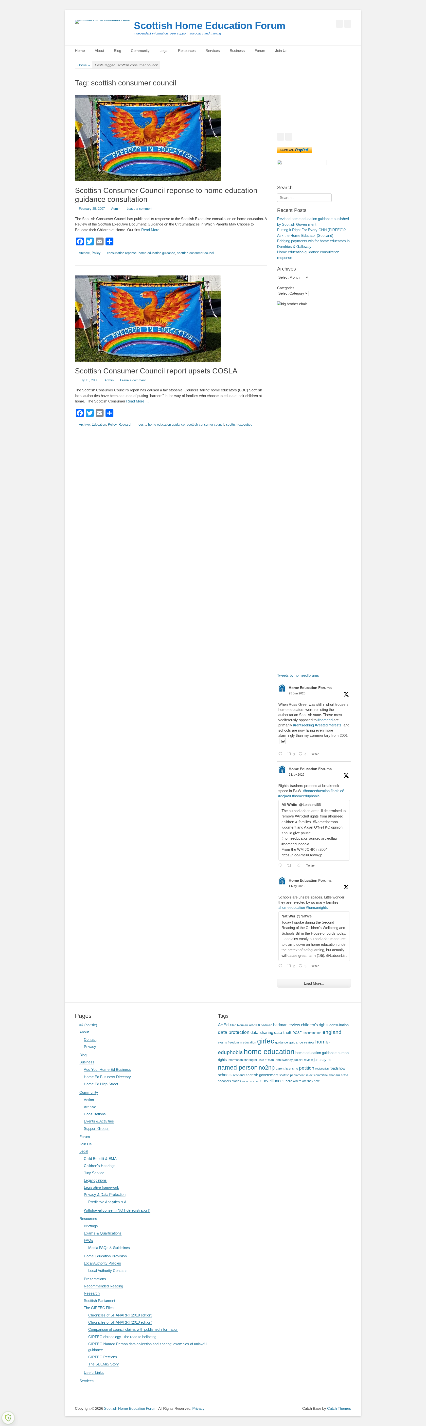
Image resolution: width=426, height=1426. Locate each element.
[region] (314, 103)
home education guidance (157, 253)
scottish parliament (291, 1075)
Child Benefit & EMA (100, 1158)
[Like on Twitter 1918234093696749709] (300, 866)
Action (89, 1100)
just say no (322, 1060)
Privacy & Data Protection (104, 1194)
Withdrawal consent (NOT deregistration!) (117, 1210)
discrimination (312, 1032)
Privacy (90, 1046)
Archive (84, 253)
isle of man (266, 1059)
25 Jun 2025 (297, 693)
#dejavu (284, 796)
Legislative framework (101, 1187)
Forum (260, 50)
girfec (265, 1041)
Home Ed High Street (101, 1084)
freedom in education (242, 1042)
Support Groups (96, 1128)
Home (80, 50)
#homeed (325, 720)
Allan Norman (239, 1025)
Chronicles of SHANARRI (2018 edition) (120, 1315)
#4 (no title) (88, 1025)
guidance (281, 1042)
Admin (115, 208)
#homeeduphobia (306, 796)
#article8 (337, 791)
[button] (285, 103)
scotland (238, 1075)
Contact (90, 1039)
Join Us (281, 50)
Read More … (152, 230)
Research (125, 424)
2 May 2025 (296, 774)
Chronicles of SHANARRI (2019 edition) (120, 1322)
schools (224, 1075)
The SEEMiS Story (103, 1364)
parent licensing (287, 1068)
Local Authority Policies (102, 1263)
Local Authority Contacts (107, 1270)
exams (222, 1042)
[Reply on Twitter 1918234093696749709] (281, 866)
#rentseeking (303, 725)
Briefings (91, 1226)
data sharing (261, 1032)
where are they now (306, 1081)
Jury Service (94, 1173)
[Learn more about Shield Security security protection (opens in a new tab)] (8, 1418)
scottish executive (239, 424)
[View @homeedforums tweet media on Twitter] (283, 741)
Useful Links (94, 1372)
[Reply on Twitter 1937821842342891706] (281, 754)
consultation (339, 1025)
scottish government (262, 1075)
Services (213, 50)
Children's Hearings (99, 1166)
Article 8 (254, 1025)
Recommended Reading (103, 1286)
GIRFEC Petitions (102, 1357)
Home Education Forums (310, 688)
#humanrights (317, 907)
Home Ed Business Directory (107, 1077)
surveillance (271, 1080)
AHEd (223, 1025)
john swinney (284, 1059)
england (331, 1032)
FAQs (88, 1240)
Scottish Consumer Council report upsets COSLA (156, 371)
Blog (117, 50)
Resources (187, 50)
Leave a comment (139, 208)
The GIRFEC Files (99, 1308)
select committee (316, 1075)
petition (306, 1068)
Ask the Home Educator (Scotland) (305, 235)
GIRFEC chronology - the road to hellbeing (122, 1337)
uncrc (288, 1081)
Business (237, 50)
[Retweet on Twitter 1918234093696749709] (291, 866)
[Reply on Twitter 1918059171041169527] (281, 966)
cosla (142, 424)
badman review (286, 1025)
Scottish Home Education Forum (209, 25)
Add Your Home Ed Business (107, 1069)
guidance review (301, 1042)
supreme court (250, 1081)
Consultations (95, 1114)
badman (266, 1025)
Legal (164, 50)
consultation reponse (122, 253)
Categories (286, 288)
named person (238, 1067)
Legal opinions (95, 1180)
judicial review (303, 1059)
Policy (96, 253)
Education (99, 424)
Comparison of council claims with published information (133, 1329)
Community (140, 50)
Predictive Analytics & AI (107, 1202)
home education (269, 1051)
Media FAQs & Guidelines (109, 1248)
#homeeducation (316, 791)
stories (236, 1081)
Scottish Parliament (99, 1300)
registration (322, 1068)
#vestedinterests (328, 725)
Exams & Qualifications (103, 1233)
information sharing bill (243, 1059)
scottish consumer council (195, 253)
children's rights (314, 1025)
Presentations (95, 1279)
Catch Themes (339, 1408)
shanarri (334, 1075)
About (99, 50)
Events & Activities (99, 1121)
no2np (267, 1067)
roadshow (337, 1068)
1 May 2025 (296, 886)
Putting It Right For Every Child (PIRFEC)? (311, 230)
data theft (282, 1032)
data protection (233, 1032)
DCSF (297, 1033)
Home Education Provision (105, 1256)
